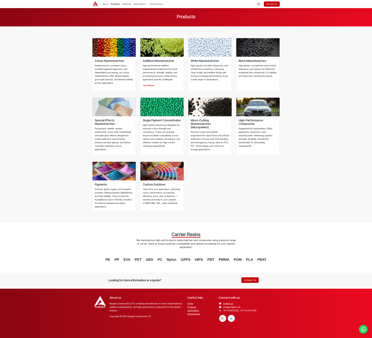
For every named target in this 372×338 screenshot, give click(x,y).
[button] (259, 4)
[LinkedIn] (231, 318)
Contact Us (271, 4)
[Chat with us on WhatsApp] (363, 329)
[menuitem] (106, 4)
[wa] (222, 318)
